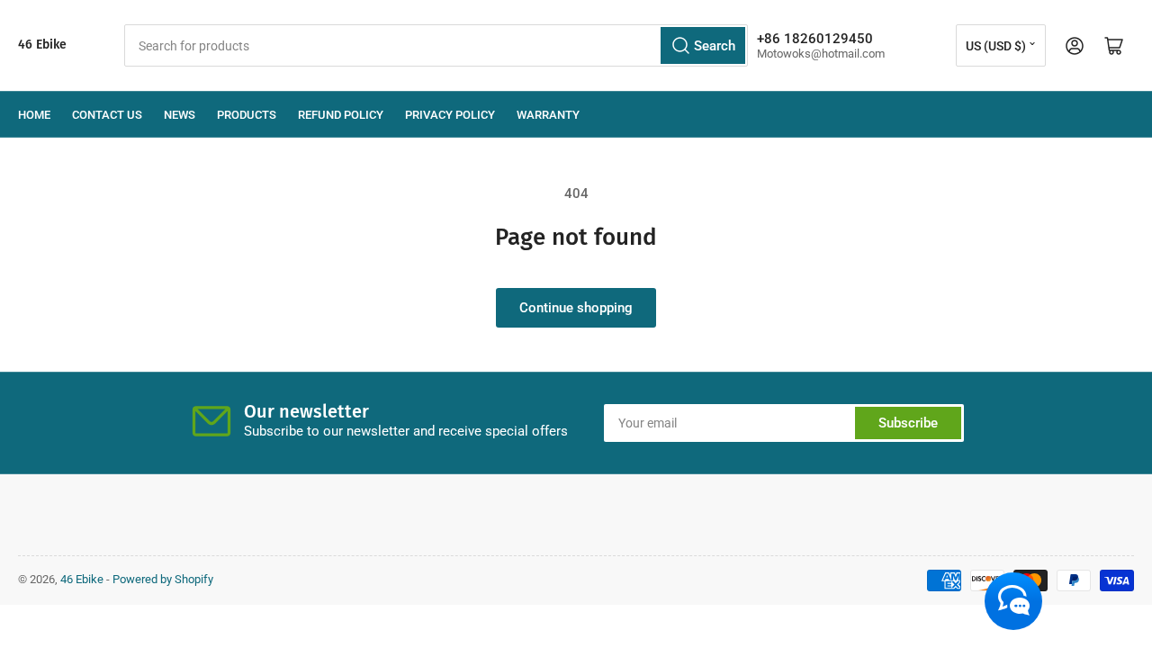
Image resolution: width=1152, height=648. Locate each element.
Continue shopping (576, 308)
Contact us (107, 115)
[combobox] (436, 45)
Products (246, 115)
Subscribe (908, 423)
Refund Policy (340, 115)
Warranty (548, 115)
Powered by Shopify (162, 579)
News (179, 115)
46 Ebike (42, 44)
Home (34, 115)
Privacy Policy (450, 115)
